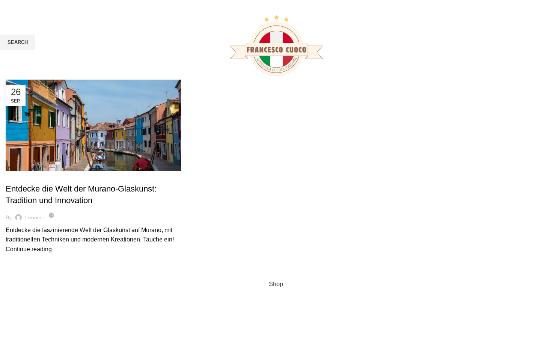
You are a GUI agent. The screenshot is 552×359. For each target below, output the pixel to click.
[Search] (546, 48)
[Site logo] (276, 48)
